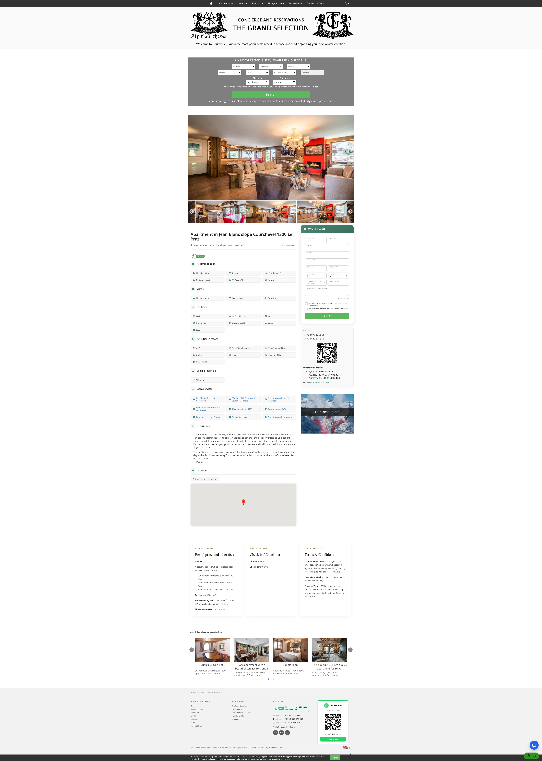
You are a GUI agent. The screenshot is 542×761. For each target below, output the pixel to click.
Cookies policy (262, 748)
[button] (243, 502)
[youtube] (281, 732)
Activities (194, 716)
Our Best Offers (315, 3)
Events (193, 723)
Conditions (313, 305)
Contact (282, 748)
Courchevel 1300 (236, 245)
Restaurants (195, 713)
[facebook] (275, 732)
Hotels (242, 3)
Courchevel (221, 245)
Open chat (333, 739)
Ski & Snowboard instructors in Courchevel (209, 408)
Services (194, 719)
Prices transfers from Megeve (280, 417)
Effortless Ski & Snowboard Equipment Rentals (243, 399)
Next (350, 212)
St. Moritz (235, 719)
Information (224, 3)
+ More (198, 462)
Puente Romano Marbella (241, 713)
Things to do (275, 3)
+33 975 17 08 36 (292, 722)
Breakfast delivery (239, 417)
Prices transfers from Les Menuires (278, 399)
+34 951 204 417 (292, 715)
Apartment (199, 245)
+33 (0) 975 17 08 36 (294, 719)
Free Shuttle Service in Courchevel (205, 399)
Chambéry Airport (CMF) (242, 409)
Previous (191, 212)
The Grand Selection (239, 706)
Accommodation (197, 709)
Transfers (294, 3)
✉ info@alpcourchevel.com (284, 727)
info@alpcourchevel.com (319, 382)
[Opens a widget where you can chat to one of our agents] (531, 756)
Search (271, 94)
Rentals (256, 3)
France (211, 245)
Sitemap (253, 748)
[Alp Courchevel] (211, 3)
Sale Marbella (237, 709)
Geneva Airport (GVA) (277, 409)
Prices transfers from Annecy (208, 417)
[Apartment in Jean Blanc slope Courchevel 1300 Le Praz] (271, 157)
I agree (334, 757)
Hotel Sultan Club (238, 716)
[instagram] (287, 732)
